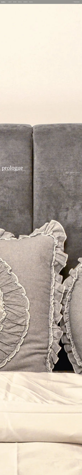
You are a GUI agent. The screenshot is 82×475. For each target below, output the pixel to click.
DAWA (3, 2)
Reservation (76, 1)
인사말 (67, 172)
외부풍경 (72, 172)
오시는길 (78, 172)
